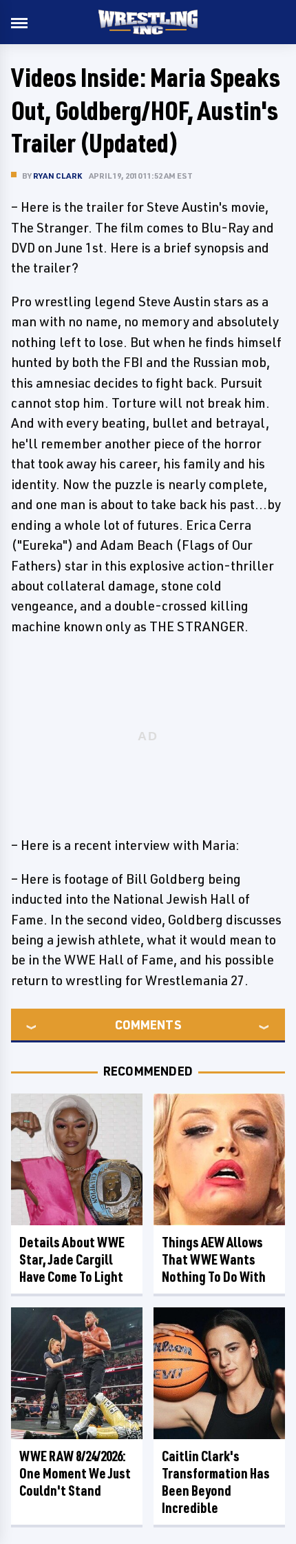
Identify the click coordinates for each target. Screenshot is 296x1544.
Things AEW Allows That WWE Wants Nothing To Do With (214, 1259)
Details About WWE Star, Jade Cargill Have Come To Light (72, 1259)
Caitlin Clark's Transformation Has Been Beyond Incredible (216, 1481)
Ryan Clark (57, 175)
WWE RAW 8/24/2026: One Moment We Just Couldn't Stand (75, 1473)
